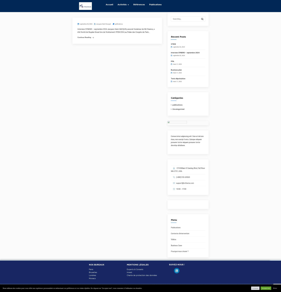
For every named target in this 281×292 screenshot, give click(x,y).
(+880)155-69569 (183, 177)
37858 (173, 44)
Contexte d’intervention (180, 233)
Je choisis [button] (255, 288)
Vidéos (173, 239)
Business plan (176, 70)
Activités (122, 5)
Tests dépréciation (178, 79)
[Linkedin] (176, 270)
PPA (172, 61)
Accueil (109, 5)
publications (119, 24)
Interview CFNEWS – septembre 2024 (185, 53)
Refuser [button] (275, 288)
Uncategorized (178, 109)
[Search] (201, 19)
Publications (155, 5)
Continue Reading (84, 37)
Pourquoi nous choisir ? (179, 251)
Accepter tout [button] (266, 288)
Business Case (176, 245)
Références (139, 5)
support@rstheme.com (185, 183)
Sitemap (131, 280)
